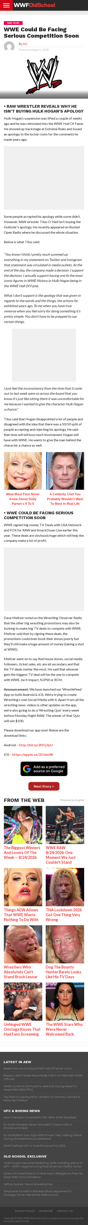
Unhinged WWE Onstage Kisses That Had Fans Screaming (22, 1029)
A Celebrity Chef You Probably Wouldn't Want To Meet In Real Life (65, 498)
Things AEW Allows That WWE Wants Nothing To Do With (21, 915)
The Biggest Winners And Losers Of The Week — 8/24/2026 (22, 852)
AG (25, 44)
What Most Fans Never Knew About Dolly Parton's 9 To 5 (23, 498)
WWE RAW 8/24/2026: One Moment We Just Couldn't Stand (61, 855)
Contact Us (65, 1211)
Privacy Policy (25, 1211)
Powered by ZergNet (72, 800)
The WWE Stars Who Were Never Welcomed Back (64, 1029)
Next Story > (44, 786)
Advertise (46, 1211)
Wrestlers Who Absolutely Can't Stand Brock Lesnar (21, 972)
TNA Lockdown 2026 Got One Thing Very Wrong (64, 915)
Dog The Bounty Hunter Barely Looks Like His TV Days (63, 972)
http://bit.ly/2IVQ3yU (36, 745)
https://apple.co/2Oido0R (32, 754)
